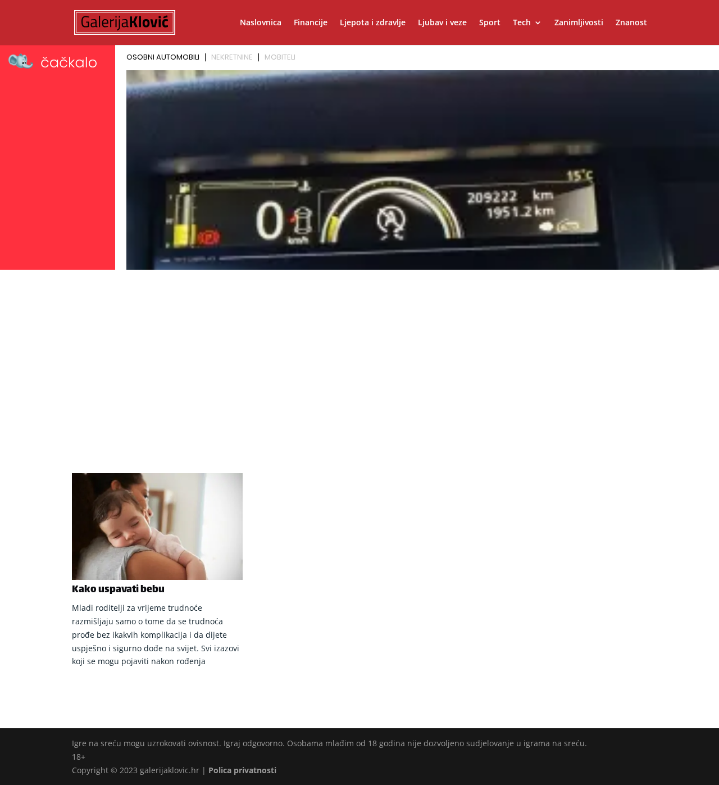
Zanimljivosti (578, 23)
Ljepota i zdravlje (373, 23)
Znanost (631, 23)
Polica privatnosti (242, 770)
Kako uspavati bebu (118, 590)
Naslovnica (260, 23)
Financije (310, 23)
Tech (522, 23)
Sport (489, 23)
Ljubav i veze (442, 23)
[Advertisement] (359, 358)
